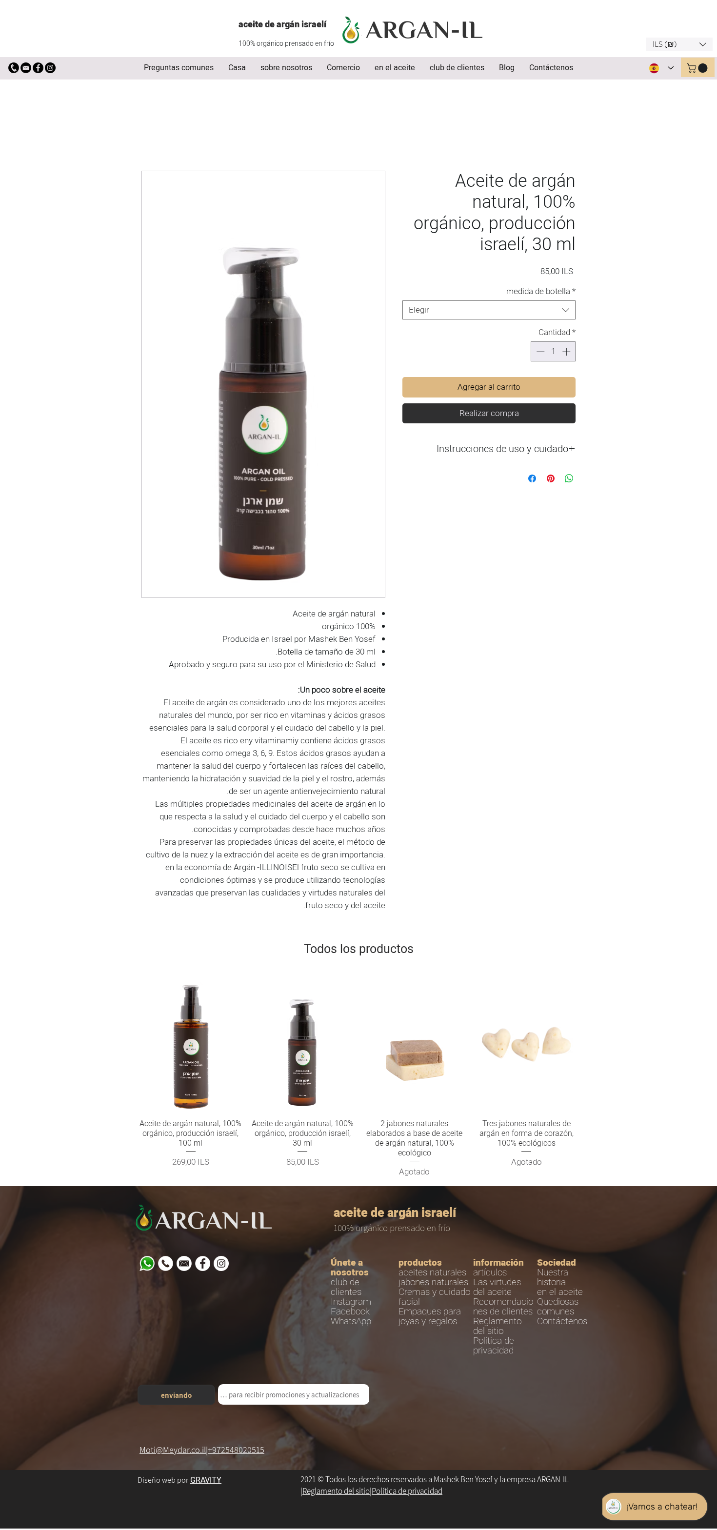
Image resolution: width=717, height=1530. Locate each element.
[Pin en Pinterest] (551, 480)
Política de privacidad (407, 1492)
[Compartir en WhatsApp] (569, 480)
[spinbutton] (553, 353)
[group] (359, 1078)
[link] (698, 68)
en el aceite (560, 1293)
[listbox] (679, 44)
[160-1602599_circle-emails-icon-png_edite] (25, 67)
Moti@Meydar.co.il (172, 1451)
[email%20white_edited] (184, 1264)
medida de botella (541, 293)
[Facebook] (38, 67)
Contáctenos (562, 1323)
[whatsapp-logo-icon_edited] (147, 1264)
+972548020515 (236, 1451)
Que (545, 1303)
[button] (679, 44)
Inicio (149, 136)
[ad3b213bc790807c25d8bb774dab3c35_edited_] (13, 67)
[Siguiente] (592, 1044)
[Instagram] (50, 67)
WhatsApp (351, 1323)
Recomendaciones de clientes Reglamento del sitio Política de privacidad (503, 1327)
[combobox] (489, 311)
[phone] (165, 1264)
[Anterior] (125, 1044)
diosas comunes (557, 1308)
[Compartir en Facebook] (532, 480)
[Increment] (567, 353)
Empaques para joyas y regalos (429, 1318)
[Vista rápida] (190, 1044)
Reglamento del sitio (336, 1492)
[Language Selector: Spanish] (661, 68)
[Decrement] (539, 353)
